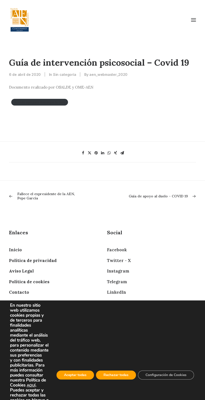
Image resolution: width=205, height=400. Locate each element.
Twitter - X (119, 260)
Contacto (19, 292)
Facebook (117, 250)
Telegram (117, 281)
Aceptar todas (75, 375)
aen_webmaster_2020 (108, 74)
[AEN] (19, 20)
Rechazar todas (116, 375)
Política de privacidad (33, 260)
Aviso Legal (21, 271)
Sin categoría (64, 74)
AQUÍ (31, 385)
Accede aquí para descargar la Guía (39, 102)
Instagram (118, 271)
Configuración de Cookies (166, 375)
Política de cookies (29, 281)
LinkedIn (116, 292)
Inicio (15, 250)
